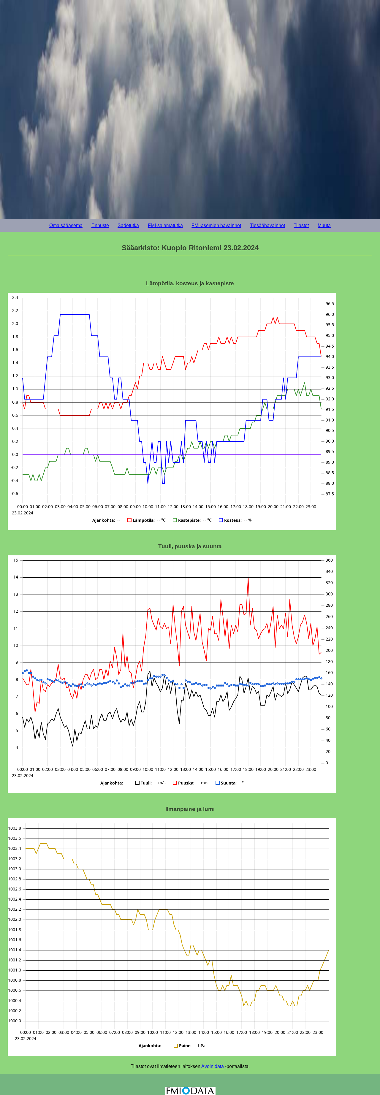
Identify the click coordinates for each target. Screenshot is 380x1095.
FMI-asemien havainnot (216, 225)
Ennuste (100, 225)
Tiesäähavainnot (267, 225)
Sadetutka (128, 225)
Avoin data (212, 1066)
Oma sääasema (66, 225)
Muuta (324, 225)
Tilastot (301, 225)
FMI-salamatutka (165, 225)
